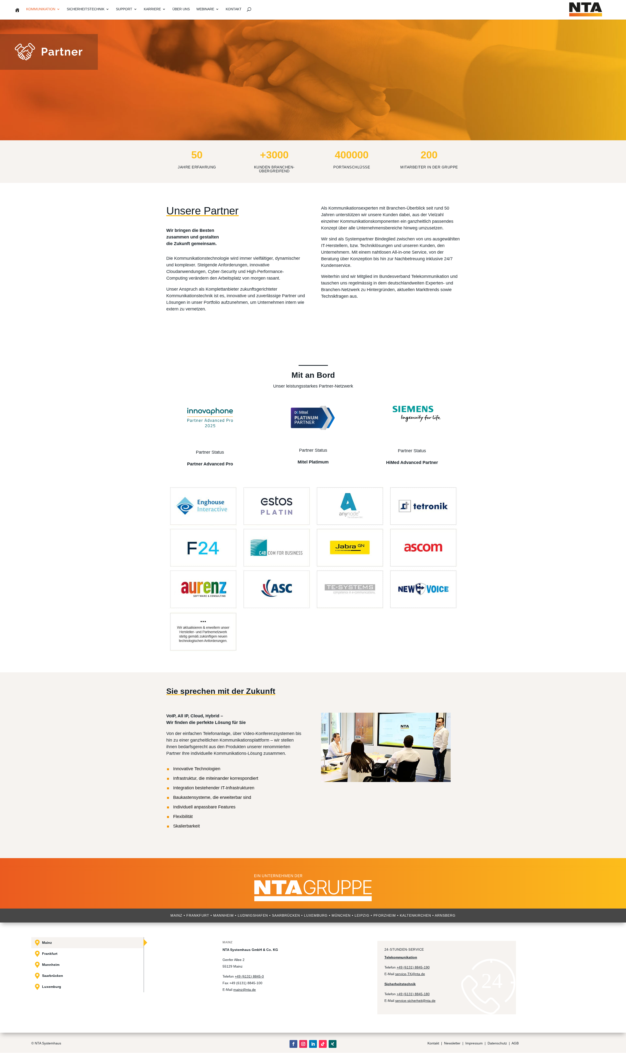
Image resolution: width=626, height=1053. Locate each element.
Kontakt (234, 9)
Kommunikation (40, 9)
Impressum (474, 1043)
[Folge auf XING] (332, 1044)
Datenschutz (498, 1043)
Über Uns (181, 9)
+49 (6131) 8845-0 (249, 976)
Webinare (205, 9)
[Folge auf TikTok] (323, 1044)
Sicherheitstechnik (85, 9)
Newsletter (452, 1043)
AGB (515, 1043)
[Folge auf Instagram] (303, 1044)
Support (124, 9)
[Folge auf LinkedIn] (313, 1044)
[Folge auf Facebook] (293, 1044)
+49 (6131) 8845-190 (413, 967)
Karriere (152, 9)
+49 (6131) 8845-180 (413, 994)
